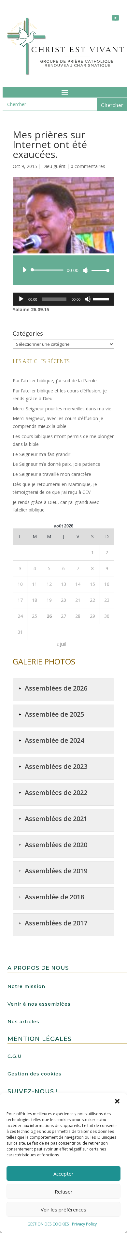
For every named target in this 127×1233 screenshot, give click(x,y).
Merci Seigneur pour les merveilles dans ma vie (62, 408)
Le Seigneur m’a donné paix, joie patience (56, 464)
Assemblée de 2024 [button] (54, 740)
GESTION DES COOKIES (48, 1224)
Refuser (64, 1191)
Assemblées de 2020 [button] (56, 844)
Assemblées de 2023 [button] (56, 766)
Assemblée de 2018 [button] (54, 896)
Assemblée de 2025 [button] (54, 714)
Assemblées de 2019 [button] (56, 870)
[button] (117, 1101)
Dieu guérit (53, 166)
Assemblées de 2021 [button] (56, 818)
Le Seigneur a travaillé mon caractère (52, 474)
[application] (63, 270)
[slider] (99, 270)
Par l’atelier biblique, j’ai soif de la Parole (55, 380)
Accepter (63, 1173)
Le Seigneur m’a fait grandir (41, 454)
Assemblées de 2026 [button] (56, 688)
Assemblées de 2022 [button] (56, 792)
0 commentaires (88, 166)
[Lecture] (24, 270)
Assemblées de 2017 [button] (56, 923)
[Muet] (86, 270)
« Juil (61, 644)
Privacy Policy (84, 1224)
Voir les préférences (63, 1209)
